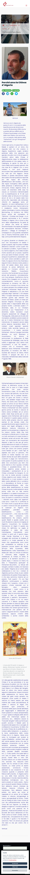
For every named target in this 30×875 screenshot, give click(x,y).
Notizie (5, 28)
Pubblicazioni (13, 25)
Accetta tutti (15, 863)
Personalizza (15, 870)
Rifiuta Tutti (15, 866)
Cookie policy (12, 860)
